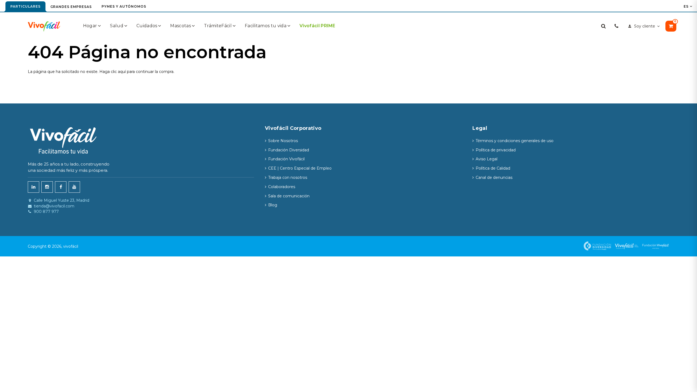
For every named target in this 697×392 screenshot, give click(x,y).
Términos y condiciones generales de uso (515, 140)
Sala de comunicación (289, 196)
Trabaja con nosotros (287, 177)
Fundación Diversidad (288, 150)
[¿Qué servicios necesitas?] (603, 26)
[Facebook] (60, 187)
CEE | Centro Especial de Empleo (300, 168)
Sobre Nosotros (283, 140)
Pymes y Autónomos (124, 6)
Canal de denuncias (494, 177)
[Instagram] (47, 187)
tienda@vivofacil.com (54, 206)
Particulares (25, 6)
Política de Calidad (493, 168)
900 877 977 (46, 211)
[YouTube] (74, 187)
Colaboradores (281, 186)
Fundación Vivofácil (286, 159)
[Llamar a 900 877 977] (616, 26)
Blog (272, 205)
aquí (122, 71)
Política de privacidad (496, 150)
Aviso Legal (486, 159)
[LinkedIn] (33, 187)
